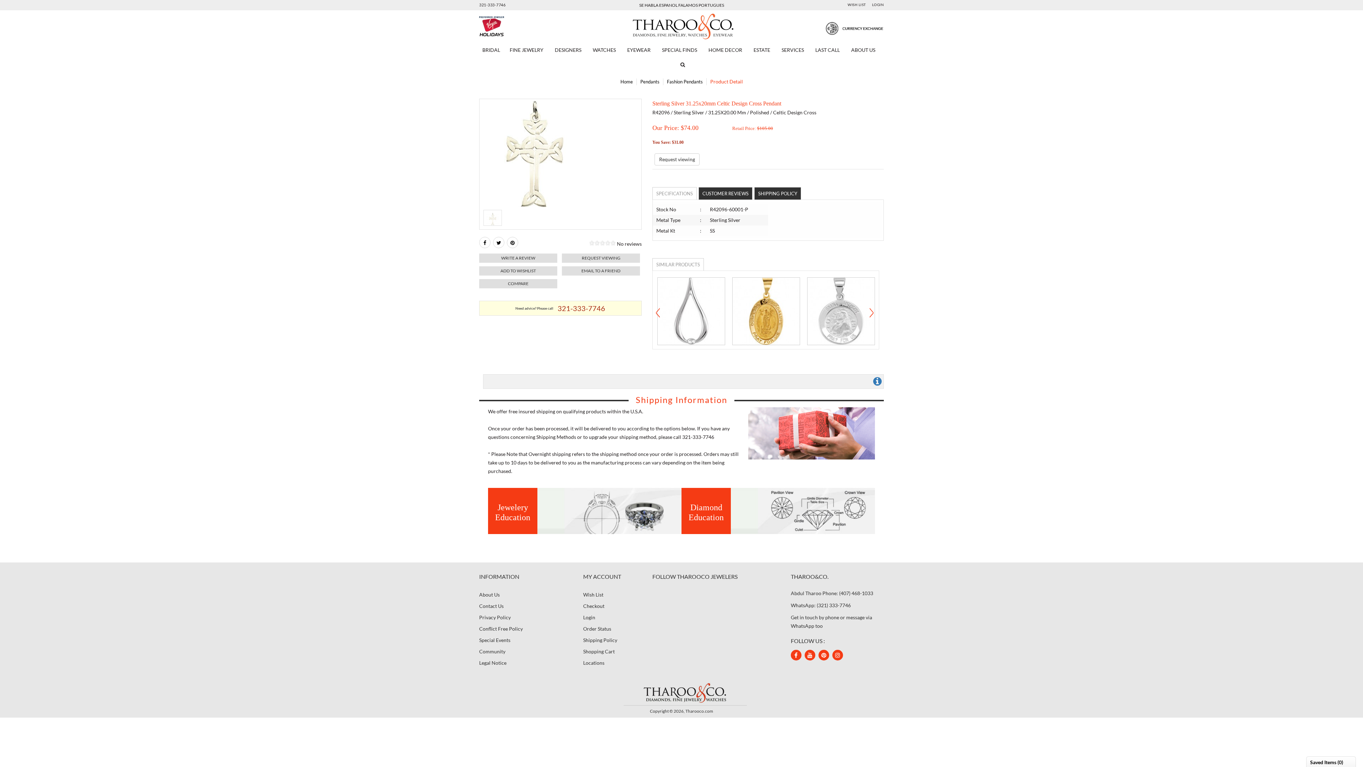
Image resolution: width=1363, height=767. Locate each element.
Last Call (827, 50)
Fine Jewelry (526, 50)
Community (492, 651)
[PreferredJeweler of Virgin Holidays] (508, 26)
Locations (593, 663)
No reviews (629, 244)
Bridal (491, 50)
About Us (863, 50)
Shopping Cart (599, 651)
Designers (568, 50)
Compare (518, 283)
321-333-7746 (492, 4)
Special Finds (679, 50)
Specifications (674, 193)
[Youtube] (810, 655)
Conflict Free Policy (501, 629)
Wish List (857, 4)
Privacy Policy (495, 617)
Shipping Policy (777, 193)
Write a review (518, 258)
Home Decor (725, 50)
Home (626, 82)
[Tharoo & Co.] (682, 26)
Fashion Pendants (685, 82)
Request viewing (601, 258)
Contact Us (491, 606)
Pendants (649, 82)
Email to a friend (600, 270)
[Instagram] (837, 655)
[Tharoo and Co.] (681, 693)
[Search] (681, 65)
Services (793, 50)
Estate (762, 50)
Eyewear (639, 50)
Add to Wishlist (518, 270)
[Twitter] (498, 242)
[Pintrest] (512, 242)
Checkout (593, 606)
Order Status (597, 629)
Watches (604, 50)
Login (878, 4)
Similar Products (678, 264)
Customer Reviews (725, 193)
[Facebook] (485, 242)
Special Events (494, 640)
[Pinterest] (824, 655)
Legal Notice (493, 663)
